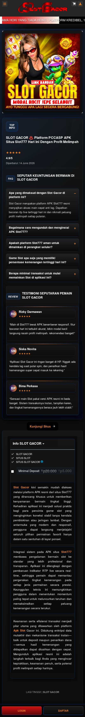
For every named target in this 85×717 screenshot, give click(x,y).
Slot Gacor (21, 487)
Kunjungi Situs (40, 426)
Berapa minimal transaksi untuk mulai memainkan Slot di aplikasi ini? (34, 275)
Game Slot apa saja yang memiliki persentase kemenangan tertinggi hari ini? (37, 260)
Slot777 (66, 552)
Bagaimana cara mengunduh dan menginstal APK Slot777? (39, 230)
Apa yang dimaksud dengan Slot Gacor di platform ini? (37, 195)
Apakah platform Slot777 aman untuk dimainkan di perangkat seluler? (34, 245)
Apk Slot (20, 630)
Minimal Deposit (45, 471)
